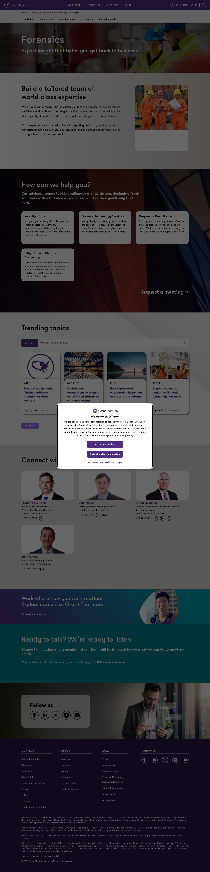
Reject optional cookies (105, 454)
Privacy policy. (125, 436)
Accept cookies (105, 444)
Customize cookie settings (105, 462)
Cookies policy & (106, 436)
